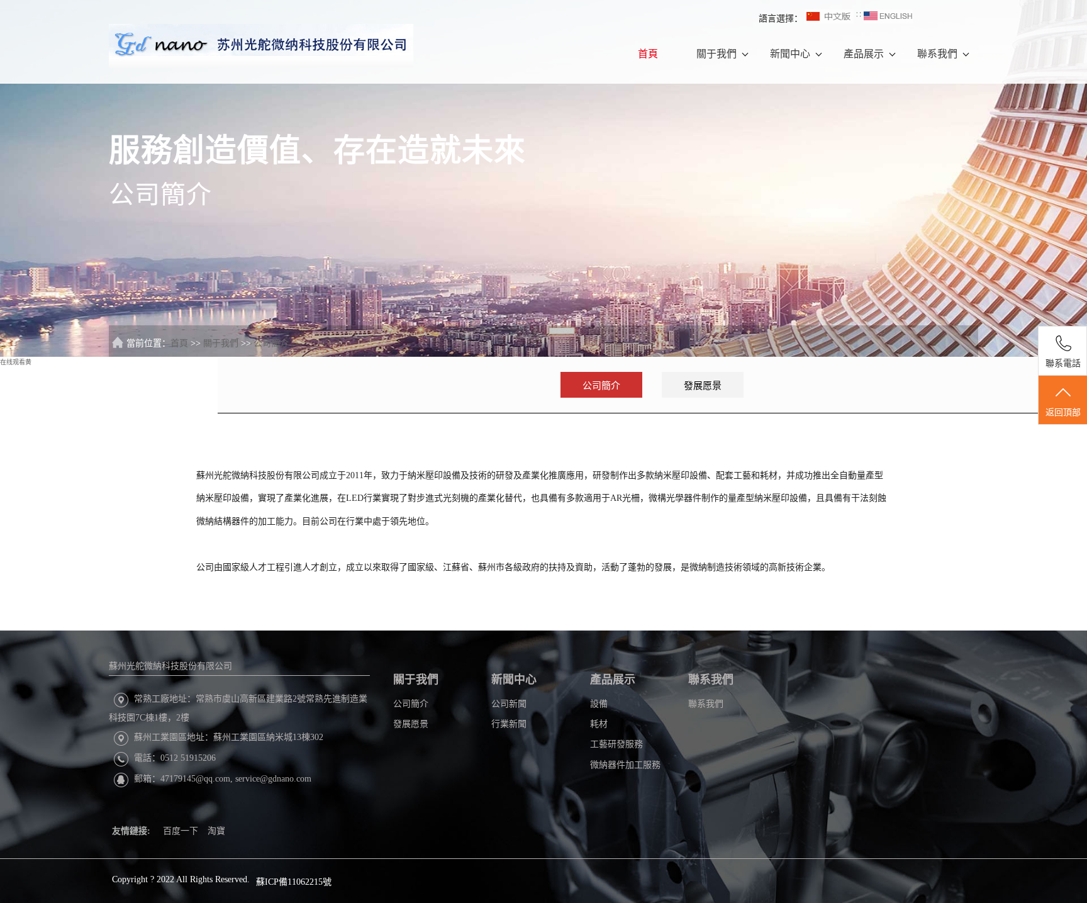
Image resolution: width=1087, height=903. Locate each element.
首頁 (648, 53)
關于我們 (716, 53)
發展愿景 (703, 386)
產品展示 (864, 53)
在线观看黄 (15, 362)
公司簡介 (271, 343)
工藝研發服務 (616, 744)
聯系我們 (937, 53)
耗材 (599, 724)
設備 (599, 704)
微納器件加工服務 (625, 765)
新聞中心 (790, 53)
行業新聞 (509, 724)
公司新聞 (509, 704)
